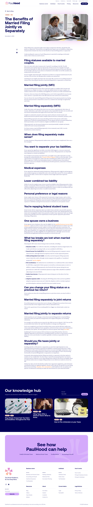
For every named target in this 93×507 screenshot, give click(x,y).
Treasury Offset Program (48, 157)
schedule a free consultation (43, 367)
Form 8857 (66, 329)
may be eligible (37, 260)
